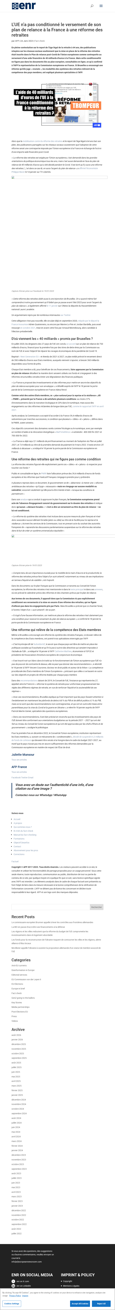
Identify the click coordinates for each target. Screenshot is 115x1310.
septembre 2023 (19, 1168)
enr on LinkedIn (24, 1285)
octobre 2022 (18, 1219)
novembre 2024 (19, 1104)
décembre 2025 (19, 1044)
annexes (99, 589)
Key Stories (17, 1002)
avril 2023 (16, 1192)
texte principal (77, 589)
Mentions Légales (71, 1285)
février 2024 (17, 1145)
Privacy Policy (15, 1295)
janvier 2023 (17, 1205)
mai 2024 (16, 1131)
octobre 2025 (18, 1053)
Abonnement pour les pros (26, 850)
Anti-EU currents (19, 965)
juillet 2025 (17, 1067)
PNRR (44, 473)
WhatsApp (59, 795)
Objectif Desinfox (21, 842)
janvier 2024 (17, 1150)
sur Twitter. (65, 315)
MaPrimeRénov (63, 432)
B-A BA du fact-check (23, 830)
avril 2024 (16, 1136)
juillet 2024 (17, 1122)
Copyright (67, 1281)
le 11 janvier (52, 305)
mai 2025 (16, 1076)
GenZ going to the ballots (23, 997)
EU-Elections (17, 983)
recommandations (29, 680)
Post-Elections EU (20, 1011)
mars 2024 (17, 1141)
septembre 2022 (19, 1224)
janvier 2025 (17, 1095)
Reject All (101, 1304)
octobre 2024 (18, 1108)
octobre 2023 (18, 1164)
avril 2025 (16, 1081)
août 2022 (16, 1228)
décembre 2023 (19, 1155)
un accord (71, 343)
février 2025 (17, 1090)
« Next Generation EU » (29, 356)
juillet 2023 (17, 1178)
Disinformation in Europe (23, 970)
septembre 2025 (19, 1058)
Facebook (16, 777)
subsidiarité (39, 644)
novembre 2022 (19, 1215)
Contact (17, 846)
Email (30, 777)
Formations (19, 838)
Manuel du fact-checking (25, 834)
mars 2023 (17, 1196)
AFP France (19, 767)
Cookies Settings (11, 1304)
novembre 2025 (19, 1048)
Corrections (19, 854)
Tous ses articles (19, 759)
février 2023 (17, 1201)
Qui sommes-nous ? (23, 827)
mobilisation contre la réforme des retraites (42, 141)
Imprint (25, 1295)
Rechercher (96, 907)
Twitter (24, 777)
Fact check (40, 40)
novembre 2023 (19, 1159)
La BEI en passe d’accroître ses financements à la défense (38, 926)
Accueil (17, 819)
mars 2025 (17, 1085)
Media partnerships (20, 1007)
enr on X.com (23, 1281)
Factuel (15, 861)
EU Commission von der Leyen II (26, 979)
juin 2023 (16, 1182)
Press (14, 1016)
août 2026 (16, 1035)
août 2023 (16, 1173)
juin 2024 (16, 1127)
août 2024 (16, 1118)
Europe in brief (18, 988)
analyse (24, 499)
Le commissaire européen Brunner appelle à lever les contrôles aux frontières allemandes (52, 922)
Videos (15, 1020)
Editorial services (19, 974)
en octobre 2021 (27, 327)
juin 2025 (16, 1071)
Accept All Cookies (80, 1304)
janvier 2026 (17, 1039)
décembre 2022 (19, 1210)
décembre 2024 (19, 1099)
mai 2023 (16, 1187)
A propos (18, 823)
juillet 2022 (17, 1233)
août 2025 (16, 1062)
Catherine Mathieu (63, 651)
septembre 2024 (19, 1113)
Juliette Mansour (23, 754)
